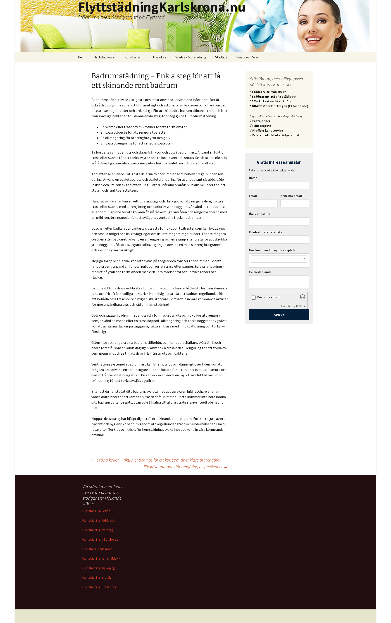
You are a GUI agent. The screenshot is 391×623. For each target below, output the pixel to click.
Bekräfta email (291, 196)
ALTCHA (300, 306)
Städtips (221, 57)
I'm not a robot (268, 297)
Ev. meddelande (260, 272)
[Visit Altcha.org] (302, 298)
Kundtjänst (133, 57)
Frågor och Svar (247, 57)
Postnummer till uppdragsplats (272, 250)
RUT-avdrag (158, 57)
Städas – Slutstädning (190, 57)
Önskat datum (259, 214)
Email (253, 196)
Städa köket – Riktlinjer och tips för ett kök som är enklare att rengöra (155, 460)
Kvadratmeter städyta (265, 232)
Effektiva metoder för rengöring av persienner (185, 466)
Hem (81, 57)
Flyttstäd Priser (104, 57)
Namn (253, 178)
